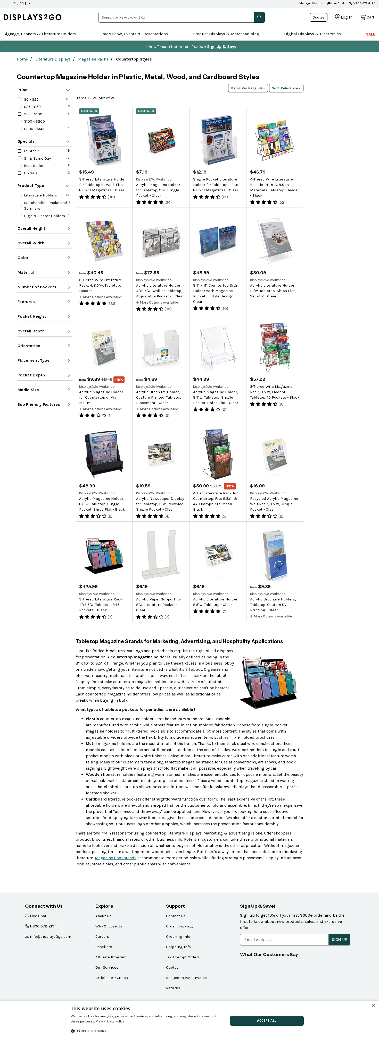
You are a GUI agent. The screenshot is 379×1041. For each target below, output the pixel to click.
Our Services (106, 967)
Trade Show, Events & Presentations (134, 33)
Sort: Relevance (285, 88)
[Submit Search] (259, 17)
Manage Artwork (310, 3)
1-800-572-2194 (363, 3)
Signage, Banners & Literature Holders (40, 33)
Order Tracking (179, 926)
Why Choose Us (108, 926)
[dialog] (189, 1021)
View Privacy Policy (110, 1021)
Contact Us (175, 916)
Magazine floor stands (115, 857)
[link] (33, 17)
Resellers (103, 946)
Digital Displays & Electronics (312, 33)
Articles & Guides (111, 977)
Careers (102, 936)
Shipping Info (178, 946)
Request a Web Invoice (186, 977)
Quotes (318, 17)
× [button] (373, 1006)
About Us (103, 916)
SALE (370, 34)
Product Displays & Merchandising (226, 33)
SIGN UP (339, 939)
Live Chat (337, 3)
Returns (173, 988)
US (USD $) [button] (19, 3)
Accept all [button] (266, 1020)
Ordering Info (178, 936)
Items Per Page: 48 (247, 88)
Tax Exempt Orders (183, 957)
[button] (147, 1031)
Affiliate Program (111, 957)
